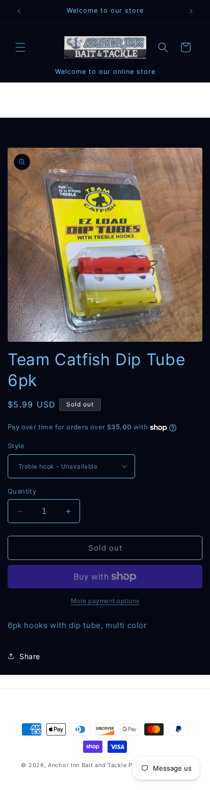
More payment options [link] (105, 601)
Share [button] (29, 656)
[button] (20, 47)
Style (16, 446)
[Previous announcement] (19, 11)
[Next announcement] (191, 11)
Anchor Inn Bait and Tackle (87, 765)
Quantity (22, 491)
